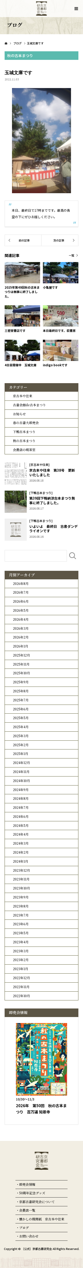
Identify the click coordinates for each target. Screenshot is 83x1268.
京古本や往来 (22, 396)
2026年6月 (21, 601)
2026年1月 (20, 646)
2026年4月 (21, 619)
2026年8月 (21, 583)
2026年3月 (21, 628)
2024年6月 (21, 816)
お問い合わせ (29, 1236)
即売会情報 (27, 1184)
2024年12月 (21, 762)
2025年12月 (21, 655)
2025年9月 (21, 682)
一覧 (71, 255)
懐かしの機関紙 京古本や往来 (41, 1219)
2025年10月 (21, 673)
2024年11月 (21, 771)
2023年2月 (21, 959)
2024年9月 (21, 789)
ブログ (24, 1227)
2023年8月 (21, 906)
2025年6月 (21, 709)
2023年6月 (21, 924)
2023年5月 (21, 933)
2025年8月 (21, 691)
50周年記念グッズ (32, 1193)
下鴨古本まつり (24, 431)
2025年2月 (21, 744)
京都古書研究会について (37, 1201)
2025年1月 (20, 753)
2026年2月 (21, 637)
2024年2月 (21, 852)
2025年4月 (21, 726)
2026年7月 (21, 592)
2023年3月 (21, 951)
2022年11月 (21, 986)
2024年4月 (21, 834)
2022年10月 (21, 995)
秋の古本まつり (24, 440)
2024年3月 (21, 843)
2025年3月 (21, 735)
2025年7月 (21, 700)
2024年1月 (20, 861)
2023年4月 (21, 942)
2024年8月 (21, 798)
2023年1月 (20, 968)
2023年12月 (21, 870)
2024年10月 (21, 780)
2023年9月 (21, 897)
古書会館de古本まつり (29, 405)
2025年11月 (21, 664)
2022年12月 (21, 977)
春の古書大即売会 (26, 422)
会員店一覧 (27, 1210)
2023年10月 (21, 888)
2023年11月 (21, 879)
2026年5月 (21, 610)
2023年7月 (21, 915)
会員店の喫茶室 (24, 449)
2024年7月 (21, 807)
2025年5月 (21, 717)
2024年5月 (21, 825)
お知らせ (19, 414)
